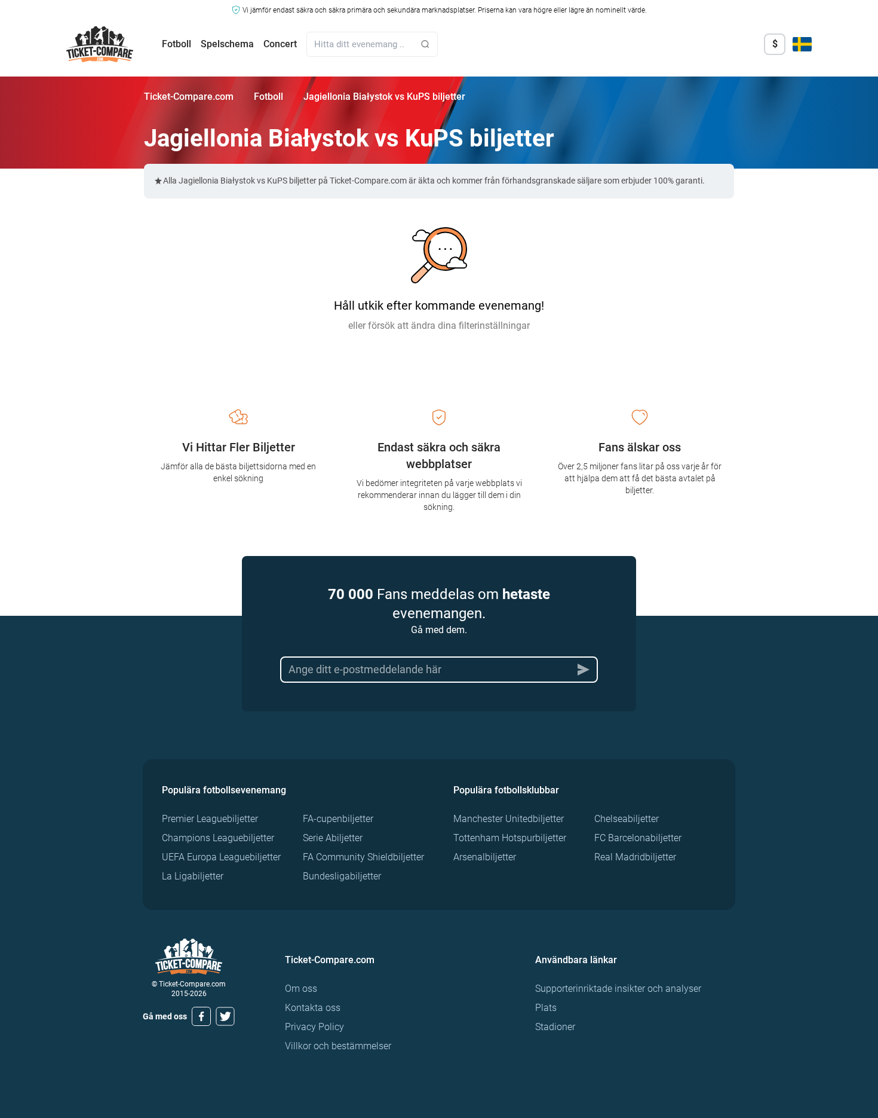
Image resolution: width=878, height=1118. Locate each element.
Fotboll (176, 44)
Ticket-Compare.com (189, 96)
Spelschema (227, 44)
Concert (280, 44)
